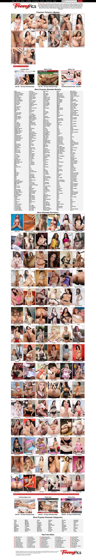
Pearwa (58, 187)
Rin (57, 208)
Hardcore (39, 528)
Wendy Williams (74, 184)
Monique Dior (60, 118)
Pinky (58, 194)
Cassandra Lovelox (33, 93)
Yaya (71, 195)
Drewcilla (31, 141)
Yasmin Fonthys (74, 193)
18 (53, 494)
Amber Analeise (17, 117)
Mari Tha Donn (46, 205)
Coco (30, 112)
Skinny (63, 527)
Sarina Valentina (74, 104)
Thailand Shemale (59, 541)
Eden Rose (31, 144)
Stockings (76, 521)
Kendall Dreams (46, 140)
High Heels (39, 529)
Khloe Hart (45, 145)
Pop (57, 199)
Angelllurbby (17, 133)
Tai (71, 134)
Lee (44, 168)
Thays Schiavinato (74, 142)
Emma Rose (31, 151)
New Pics (18, 1)
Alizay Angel (17, 109)
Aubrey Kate (17, 150)
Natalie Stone (60, 142)
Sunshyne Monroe (74, 129)
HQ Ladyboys (59, 544)
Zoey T (71, 210)
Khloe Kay (45, 146)
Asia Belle (16, 146)
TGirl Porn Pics (74, 543)
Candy (15, 202)
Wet (74, 529)
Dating (54, 1)
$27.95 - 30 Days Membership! (48, 86)
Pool (63, 521)
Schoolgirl (64, 526)
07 (31, 494)
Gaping (38, 526)
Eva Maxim (31, 162)
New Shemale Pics (59, 538)
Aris (15, 142)
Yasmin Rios (73, 194)
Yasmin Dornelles (74, 192)
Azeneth (16, 158)
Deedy (30, 130)
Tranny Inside (59, 546)
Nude (49, 526)
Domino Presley (32, 138)
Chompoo (31, 103)
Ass (15, 522)
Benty (15, 177)
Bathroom (16, 526)
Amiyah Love (17, 118)
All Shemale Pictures (32, 541)
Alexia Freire (17, 103)
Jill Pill (44, 114)
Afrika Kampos (17, 97)
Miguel (58, 105)
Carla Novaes (17, 205)
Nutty (58, 164)
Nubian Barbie (60, 162)
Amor (15, 120)
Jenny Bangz (46, 108)
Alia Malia (16, 104)
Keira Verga (46, 135)
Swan (71, 130)
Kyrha (44, 160)
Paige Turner (60, 170)
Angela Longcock (18, 128)
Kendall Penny (46, 141)
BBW (15, 527)
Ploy (58, 195)
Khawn (44, 144)
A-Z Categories (35, 1)
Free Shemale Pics (74, 537)
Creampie (27, 526)
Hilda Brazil (31, 195)
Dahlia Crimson (32, 117)
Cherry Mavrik (32, 100)
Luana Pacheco (46, 190)
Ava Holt (16, 154)
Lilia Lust (45, 178)
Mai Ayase (45, 196)
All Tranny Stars (19, 537)
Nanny (58, 130)
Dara (30, 127)
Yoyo (71, 200)
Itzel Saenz (31, 205)
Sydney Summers (74, 132)
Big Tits (16, 531)
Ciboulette (31, 105)
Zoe (71, 207)
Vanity (71, 165)
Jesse (44, 110)
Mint (58, 114)
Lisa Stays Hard (46, 186)
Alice (15, 105)
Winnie (72, 190)
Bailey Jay (16, 163)
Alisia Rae (16, 108)
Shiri (71, 116)
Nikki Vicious (60, 153)
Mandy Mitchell (46, 199)
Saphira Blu (73, 99)
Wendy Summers (74, 183)
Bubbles (16, 196)
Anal (15, 520)
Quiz (58, 205)
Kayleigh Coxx (46, 134)
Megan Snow (60, 94)
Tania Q (72, 136)
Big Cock (16, 529)
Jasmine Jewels (46, 97)
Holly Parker (32, 198)
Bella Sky (16, 174)
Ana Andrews (17, 123)
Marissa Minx (46, 210)
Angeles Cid (17, 129)
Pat (57, 178)
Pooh (58, 198)
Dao (30, 126)
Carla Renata (17, 206)
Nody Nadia (59, 158)
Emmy (30, 152)
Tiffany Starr (73, 150)
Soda (71, 120)
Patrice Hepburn (60, 180)
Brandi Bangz (17, 189)
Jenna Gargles (46, 103)
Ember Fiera (32, 147)
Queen (58, 202)
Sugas (71, 127)
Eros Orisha (31, 158)
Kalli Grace (45, 121)
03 (23, 66)
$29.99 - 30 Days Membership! (71, 514)
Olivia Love (59, 169)
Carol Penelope (17, 208)
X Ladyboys (58, 539)
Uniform (75, 528)
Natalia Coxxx (60, 139)
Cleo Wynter (32, 110)
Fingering (39, 522)
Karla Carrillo (46, 126)
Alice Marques (17, 106)
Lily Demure (46, 182)
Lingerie (50, 523)
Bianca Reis (17, 180)
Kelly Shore (45, 138)
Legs (49, 522)
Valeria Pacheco (73, 162)
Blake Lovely (17, 187)
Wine (71, 189)
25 (68, 494)
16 (49, 494)
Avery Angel (17, 156)
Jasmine (45, 96)
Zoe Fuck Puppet (74, 208)
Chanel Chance (32, 94)
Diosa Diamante (32, 135)
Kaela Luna (45, 120)
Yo (70, 198)
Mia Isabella (59, 100)
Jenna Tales (45, 105)
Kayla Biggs (46, 133)
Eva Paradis (31, 163)
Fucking (39, 523)
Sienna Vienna (73, 117)
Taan (71, 133)
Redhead (64, 525)
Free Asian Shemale (19, 547)
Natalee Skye (60, 136)
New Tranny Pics (59, 543)
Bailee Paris (17, 160)
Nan (58, 127)
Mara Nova (45, 201)
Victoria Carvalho (74, 172)
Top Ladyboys (74, 542)
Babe (15, 523)
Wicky (71, 187)
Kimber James (46, 150)
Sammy (72, 97)
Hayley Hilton (32, 192)
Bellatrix (16, 175)
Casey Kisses (32, 92)
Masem (58, 91)
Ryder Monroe (73, 93)
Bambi (15, 165)
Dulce (30, 142)
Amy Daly (16, 122)
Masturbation (51, 525)
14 (45, 494)
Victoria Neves (73, 176)
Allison (15, 110)
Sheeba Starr (73, 114)
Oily (58, 168)
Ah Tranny (30, 544)
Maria (44, 206)
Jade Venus (45, 91)
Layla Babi (45, 164)
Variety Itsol (73, 168)
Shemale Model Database (46, 538)
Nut (57, 163)
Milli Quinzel (60, 109)
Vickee (71, 171)
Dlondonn (31, 136)
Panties (50, 528)
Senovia (72, 109)
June (44, 118)
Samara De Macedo (74, 96)
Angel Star (16, 127)
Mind (58, 111)
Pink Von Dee (60, 193)
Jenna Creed (46, 102)
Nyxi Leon (59, 166)
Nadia (58, 123)
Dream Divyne (32, 140)
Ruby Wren (73, 91)
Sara (71, 102)
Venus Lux (72, 169)
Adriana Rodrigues (18, 94)
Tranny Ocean (74, 538)
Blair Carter (17, 186)
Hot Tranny (58, 537)
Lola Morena (46, 189)
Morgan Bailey (60, 120)
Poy (57, 200)
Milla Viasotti (60, 108)
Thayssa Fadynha (74, 144)
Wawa (71, 182)
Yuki (71, 202)
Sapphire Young (73, 100)
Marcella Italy (46, 202)
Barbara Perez (17, 166)
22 (62, 494)
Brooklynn (16, 193)
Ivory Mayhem (32, 207)
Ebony (26, 531)
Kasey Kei (45, 129)
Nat (57, 135)
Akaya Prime (17, 98)
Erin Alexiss (31, 156)
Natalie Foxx (59, 140)
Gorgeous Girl (32, 180)
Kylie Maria (46, 159)
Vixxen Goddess (73, 181)
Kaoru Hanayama (47, 123)
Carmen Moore (17, 207)
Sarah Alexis (73, 103)
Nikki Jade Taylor (61, 151)
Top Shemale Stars (75, 539)
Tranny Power (31, 540)
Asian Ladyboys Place (60, 547)
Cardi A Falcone (18, 204)
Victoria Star (73, 177)
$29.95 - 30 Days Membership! (48, 514)
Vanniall (72, 166)
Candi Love (17, 201)
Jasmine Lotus (46, 98)
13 (43, 494)
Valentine (72, 159)
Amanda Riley (17, 114)
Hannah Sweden (32, 190)
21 (60, 494)
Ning (58, 157)
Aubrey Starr (17, 151)
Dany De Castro (32, 124)
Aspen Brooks (17, 147)
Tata (71, 139)
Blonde (26, 521)
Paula (58, 183)
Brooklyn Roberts (18, 192)
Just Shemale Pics (31, 542)
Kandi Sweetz (46, 122)
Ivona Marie (31, 206)
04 (25, 66)
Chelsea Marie (32, 98)
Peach (58, 184)
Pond (58, 196)
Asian (15, 521)
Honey (30, 200)
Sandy (71, 98)
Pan (57, 172)
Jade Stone (31, 210)
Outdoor (50, 527)
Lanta (44, 163)
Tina (71, 151)
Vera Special (73, 170)
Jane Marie (45, 93)
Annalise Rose (17, 136)
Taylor (71, 140)
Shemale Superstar (19, 546)
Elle (30, 146)
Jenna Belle (45, 100)
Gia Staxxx (31, 174)
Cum (26, 527)
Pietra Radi (59, 190)
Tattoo (75, 522)
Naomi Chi (59, 133)
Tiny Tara (72, 152)
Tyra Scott (72, 156)
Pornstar (64, 522)
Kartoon (45, 128)
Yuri (71, 204)
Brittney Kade (17, 190)
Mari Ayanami (46, 204)
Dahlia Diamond (32, 118)
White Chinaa (73, 186)
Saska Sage (72, 106)
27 (72, 494)
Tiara (71, 146)
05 (27, 66)
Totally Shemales (19, 544)
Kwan (44, 158)
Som (71, 122)
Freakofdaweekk (33, 171)
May (58, 92)
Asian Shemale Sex (44, 547)
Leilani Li (45, 170)
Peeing (49, 531)
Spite (71, 124)
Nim (58, 154)
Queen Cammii (60, 204)
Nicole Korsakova (61, 148)
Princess (58, 201)
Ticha (71, 148)
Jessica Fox (45, 111)
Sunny (71, 128)
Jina (44, 115)
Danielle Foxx (32, 122)
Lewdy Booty (46, 174)
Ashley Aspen (17, 144)
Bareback (16, 525)
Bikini (26, 520)
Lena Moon (45, 172)
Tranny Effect (43, 544)
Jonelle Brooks (46, 117)
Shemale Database (19, 543)
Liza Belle (45, 188)
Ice (29, 204)
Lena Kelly (45, 171)
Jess (44, 109)
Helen (30, 194)
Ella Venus (31, 145)
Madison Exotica (47, 195)
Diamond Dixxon (33, 133)
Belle (15, 176)
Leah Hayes (45, 166)
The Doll (72, 145)
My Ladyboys (74, 544)
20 (57, 494)
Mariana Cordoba (47, 208)
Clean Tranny (43, 540)
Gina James (31, 176)
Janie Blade (45, 94)
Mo (57, 117)
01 (19, 66)
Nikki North (59, 152)
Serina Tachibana (74, 110)
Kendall (45, 139)
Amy (15, 121)
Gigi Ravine (31, 175)
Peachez (58, 186)
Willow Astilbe (73, 188)
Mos (58, 121)
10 (37, 494)
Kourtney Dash (46, 156)
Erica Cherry (32, 153)
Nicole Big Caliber (61, 147)
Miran (58, 116)
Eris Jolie (31, 157)
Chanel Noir (31, 96)
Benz (15, 178)
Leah (44, 165)
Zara (71, 205)
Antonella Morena (18, 138)
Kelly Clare (45, 136)
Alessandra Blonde (18, 100)
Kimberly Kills (46, 152)
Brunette (27, 525)
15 (47, 494)
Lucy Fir (45, 192)
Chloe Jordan (32, 102)
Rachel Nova (59, 207)
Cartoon (31, 91)
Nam (58, 126)
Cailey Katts (17, 199)
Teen (75, 523)
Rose (58, 210)
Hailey (30, 187)
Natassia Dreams (60, 144)
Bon (15, 188)
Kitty (44, 153)
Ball (15, 164)
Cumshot (27, 528)
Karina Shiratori (47, 124)
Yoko (71, 199)
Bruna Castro (17, 195)
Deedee (30, 129)
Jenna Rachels (46, 104)
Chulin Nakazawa (33, 104)
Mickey (58, 103)
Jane (44, 92)
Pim (58, 192)
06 (29, 494)
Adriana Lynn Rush (18, 93)
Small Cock (64, 528)
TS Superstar (30, 543)
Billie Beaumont (18, 182)
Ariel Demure (17, 140)
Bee (15, 168)
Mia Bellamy (59, 99)
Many (44, 200)
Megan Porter (60, 93)
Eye (30, 165)
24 (66, 494)
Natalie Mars (60, 141)
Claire (30, 109)
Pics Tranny (18, 538)
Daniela (30, 121)
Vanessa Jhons (73, 163)
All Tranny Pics (23, 554)
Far (30, 166)
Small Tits (64, 529)
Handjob (39, 527)
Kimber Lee (46, 151)
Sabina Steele (73, 94)
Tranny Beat (30, 537)
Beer (15, 169)
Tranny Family (31, 538)
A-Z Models (28, 1)
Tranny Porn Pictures (45, 546)
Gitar (30, 178)
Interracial (39, 531)
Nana (58, 128)
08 (33, 494)
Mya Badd (59, 122)
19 (55, 494)
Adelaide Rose (17, 92)
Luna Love (45, 194)
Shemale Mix (18, 541)
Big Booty (16, 528)
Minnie (58, 112)
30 (78, 494)
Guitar (30, 186)
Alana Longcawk (18, 99)
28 (74, 494)
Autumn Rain (17, 152)
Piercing (64, 520)
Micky (58, 104)
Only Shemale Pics (31, 539)
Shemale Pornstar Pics (45, 537)
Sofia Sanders (73, 121)
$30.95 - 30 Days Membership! (24, 86)
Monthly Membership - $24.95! (71, 86)
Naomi (58, 132)
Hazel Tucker (32, 193)
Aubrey (16, 148)
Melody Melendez (61, 97)
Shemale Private (44, 542)
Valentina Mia (73, 158)
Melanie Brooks (60, 96)
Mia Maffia (59, 102)
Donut (30, 139)
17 (51, 494)
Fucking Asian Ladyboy (76, 546)
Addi (15, 91)
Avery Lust (16, 157)
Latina (49, 521)
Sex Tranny (73, 547)
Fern (30, 168)
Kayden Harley (46, 132)
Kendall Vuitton (46, 142)
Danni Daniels (32, 123)
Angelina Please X (18, 130)
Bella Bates (16, 172)
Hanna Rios (31, 188)
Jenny (44, 106)
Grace (30, 181)
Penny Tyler (59, 188)
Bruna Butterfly (18, 194)
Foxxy (30, 169)
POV (63, 523)
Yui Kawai (72, 201)
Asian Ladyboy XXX (75, 540)
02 (21, 66)
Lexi (44, 175)
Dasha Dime (31, 128)
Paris (58, 176)
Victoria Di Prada (74, 174)
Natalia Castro (60, 138)
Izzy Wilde (31, 208)
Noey (58, 159)
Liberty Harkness (47, 177)
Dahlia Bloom (32, 116)
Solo (63, 531)
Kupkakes (45, 157)
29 (76, 494)
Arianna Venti (17, 139)
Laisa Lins (45, 162)
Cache (15, 198)
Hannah (31, 189)
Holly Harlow (32, 196)
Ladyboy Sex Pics (44, 541)
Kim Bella (45, 148)
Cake (15, 200)
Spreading (76, 520)
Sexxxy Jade (73, 111)
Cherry (30, 99)
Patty (58, 182)
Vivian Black (73, 180)
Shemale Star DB (31, 546)
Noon (58, 160)
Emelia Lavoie (32, 148)
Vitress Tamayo (73, 178)
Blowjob (27, 522)
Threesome (76, 525)
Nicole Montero (60, 150)
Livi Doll (45, 187)
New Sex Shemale (74, 541)
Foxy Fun (31, 170)
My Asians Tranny (44, 543)
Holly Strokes (32, 199)
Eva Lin (31, 160)
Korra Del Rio (46, 154)
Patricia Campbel (61, 181)
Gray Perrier (32, 183)
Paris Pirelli (59, 177)
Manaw (44, 198)
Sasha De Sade (73, 105)
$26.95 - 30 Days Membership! (24, 514)
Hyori (30, 202)
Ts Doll (71, 154)
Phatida (58, 189)
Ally (15, 111)
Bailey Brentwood (18, 162)
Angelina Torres (17, 132)
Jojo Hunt (45, 116)
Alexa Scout (17, 102)
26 (70, 494)
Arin (15, 141)
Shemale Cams (49, 1)
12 (41, 494)
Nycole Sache (60, 165)
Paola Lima (59, 174)
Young (75, 531)
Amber (15, 115)
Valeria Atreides (73, 160)
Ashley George (17, 145)
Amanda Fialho (17, 112)
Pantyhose (50, 529)
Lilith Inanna (46, 180)
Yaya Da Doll (73, 196)
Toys (75, 526)
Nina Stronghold (60, 156)
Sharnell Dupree (74, 112)
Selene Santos (73, 108)
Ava (15, 153)
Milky (58, 106)
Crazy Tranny (18, 539)
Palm (58, 171)
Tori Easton (73, 153)
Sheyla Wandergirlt (74, 115)
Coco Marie (31, 114)
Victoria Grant (73, 175)
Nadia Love (59, 124)
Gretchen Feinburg (33, 184)
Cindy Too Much (33, 108)
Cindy (30, 106)
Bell (15, 170)
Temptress (72, 141)
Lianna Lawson (46, 176)
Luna (44, 193)
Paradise (59, 175)
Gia (30, 172)
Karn (44, 127)
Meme (58, 98)
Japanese (50, 520)
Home (13, 1)
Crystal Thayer (32, 115)
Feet (38, 521)
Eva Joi (30, 159)
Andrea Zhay (17, 126)
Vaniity (72, 164)
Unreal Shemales (44, 539)
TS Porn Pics (18, 540)
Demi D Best (32, 132)
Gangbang (39, 525)
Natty (58, 145)
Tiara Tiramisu (73, 147)
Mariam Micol (46, 207)
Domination (27, 529)
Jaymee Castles (46, 99)
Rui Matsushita (73, 92)
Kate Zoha (45, 130)
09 (35, 494)
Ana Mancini (17, 124)
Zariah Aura (73, 206)
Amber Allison (17, 116)
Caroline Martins (18, 210)
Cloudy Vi (31, 111)
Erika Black (31, 154)
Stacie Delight (73, 126)
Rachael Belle (60, 206)
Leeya (44, 169)
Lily (44, 181)
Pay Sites (42, 1)
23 (64, 494)
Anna (15, 134)
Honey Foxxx (32, 201)
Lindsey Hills (46, 183)
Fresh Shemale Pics (60, 542)
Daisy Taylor (32, 120)
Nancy (58, 129)
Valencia (72, 157)
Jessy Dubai (45, 112)
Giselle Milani (32, 177)
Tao (71, 138)
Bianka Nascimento (18, 181)
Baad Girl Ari (17, 159)
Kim (44, 147)
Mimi (58, 110)
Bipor (15, 184)
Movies (22, 1)
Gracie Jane (31, 182)
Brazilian (27, 523)
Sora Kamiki (73, 123)
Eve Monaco (31, 164)
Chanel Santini (32, 97)
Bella (15, 171)
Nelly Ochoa (59, 146)
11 (39, 494)
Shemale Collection (19, 542)
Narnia (58, 134)
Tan (71, 135)
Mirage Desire (60, 115)
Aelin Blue (16, 96)
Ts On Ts (76, 527)
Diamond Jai (32, 134)
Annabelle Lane (17, 135)
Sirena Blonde (73, 118)
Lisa (44, 184)
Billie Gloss (16, 183)
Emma (30, 150)
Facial (38, 520)
